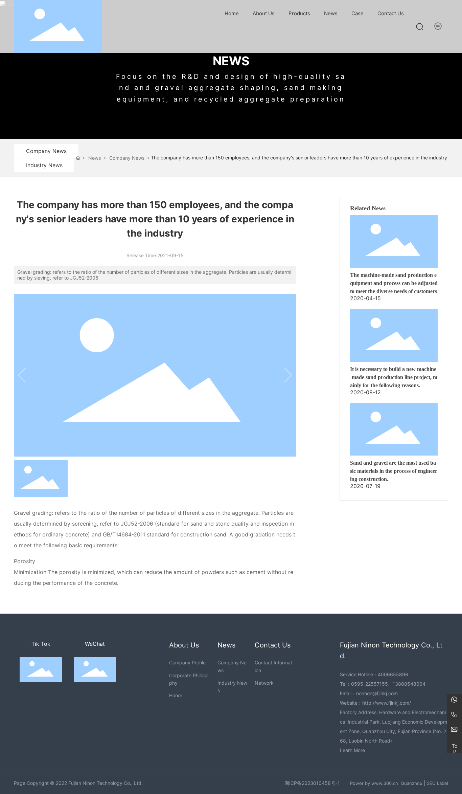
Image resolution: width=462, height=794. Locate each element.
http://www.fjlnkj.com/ (386, 703)
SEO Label (437, 783)
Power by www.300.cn (374, 783)
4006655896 (393, 674)
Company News (46, 151)
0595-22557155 (369, 684)
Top (454, 747)
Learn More (352, 750)
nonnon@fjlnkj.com (377, 693)
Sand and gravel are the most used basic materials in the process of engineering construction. (393, 471)
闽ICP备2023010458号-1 (312, 783)
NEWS (231, 60)
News (94, 158)
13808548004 (409, 684)
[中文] (438, 26)
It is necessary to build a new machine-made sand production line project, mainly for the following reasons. (393, 377)
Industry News (44, 165)
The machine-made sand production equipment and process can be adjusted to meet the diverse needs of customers (394, 283)
